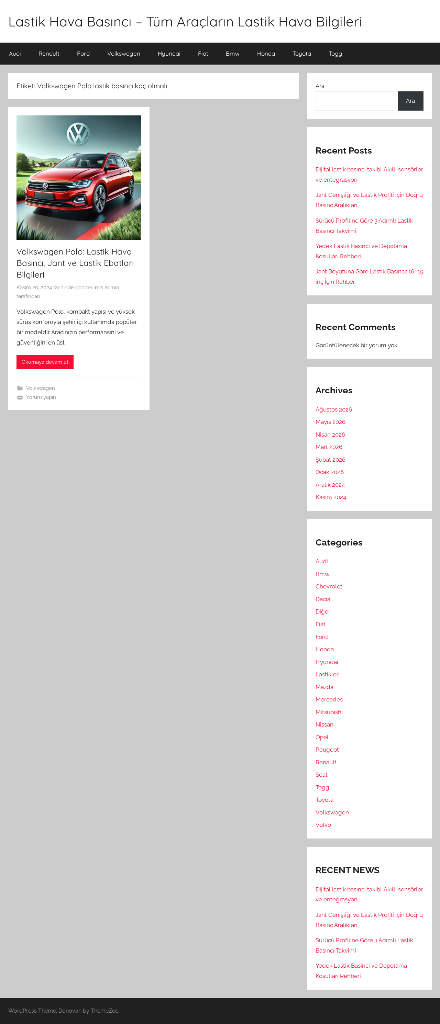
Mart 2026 (329, 446)
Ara (320, 85)
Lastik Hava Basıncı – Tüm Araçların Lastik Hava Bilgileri (185, 21)
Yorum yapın (41, 397)
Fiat (203, 53)
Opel (322, 737)
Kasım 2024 (331, 497)
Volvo (323, 824)
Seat (322, 774)
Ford (83, 53)
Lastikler (327, 674)
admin (111, 287)
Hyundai (169, 53)
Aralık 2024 (330, 484)
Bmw (233, 53)
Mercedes (329, 699)
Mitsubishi (329, 712)
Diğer (323, 611)
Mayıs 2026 (330, 421)
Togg (335, 53)
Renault (48, 53)
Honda (266, 53)
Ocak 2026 (330, 472)
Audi (15, 53)
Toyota (302, 53)
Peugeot (327, 749)
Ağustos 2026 (334, 409)
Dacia (323, 599)
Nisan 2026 (330, 434)
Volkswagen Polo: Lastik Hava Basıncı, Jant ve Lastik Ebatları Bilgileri (75, 263)
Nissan (324, 724)
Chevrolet (329, 586)
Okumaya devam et (45, 362)
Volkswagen (123, 53)
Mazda (324, 687)
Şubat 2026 (330, 459)
